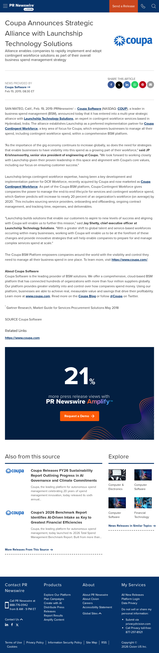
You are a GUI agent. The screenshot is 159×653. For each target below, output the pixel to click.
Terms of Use (13, 642)
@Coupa (116, 296)
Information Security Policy (65, 642)
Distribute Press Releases (54, 609)
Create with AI (53, 603)
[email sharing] (150, 85)
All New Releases (133, 595)
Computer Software (140, 487)
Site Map (91, 642)
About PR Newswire (95, 595)
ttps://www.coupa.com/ (130, 259)
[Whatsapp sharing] (134, 85)
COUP (122, 108)
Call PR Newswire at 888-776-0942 (22, 603)
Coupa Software (89, 108)
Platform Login (131, 599)
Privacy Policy (35, 642)
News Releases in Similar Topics (130, 526)
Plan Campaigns (54, 599)
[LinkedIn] (7, 625)
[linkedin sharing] (126, 85)
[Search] (153, 6)
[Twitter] (17, 625)
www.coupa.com (38, 296)
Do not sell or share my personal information (137, 611)
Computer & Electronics (116, 487)
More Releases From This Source (27, 550)
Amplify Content (54, 620)
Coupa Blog (87, 296)
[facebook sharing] (111, 85)
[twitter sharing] (119, 86)
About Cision (91, 599)
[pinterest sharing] (142, 85)
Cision (133, 646)
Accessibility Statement (97, 607)
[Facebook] (12, 625)
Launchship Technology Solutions (48, 118)
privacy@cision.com (138, 624)
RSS (104, 642)
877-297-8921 (134, 632)
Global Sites (91, 614)
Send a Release (123, 6)
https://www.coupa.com (22, 337)
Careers (88, 603)
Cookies (12, 646)
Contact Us (12, 620)
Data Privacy (129, 603)
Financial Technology (141, 515)
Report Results (53, 615)
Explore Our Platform (57, 595)
